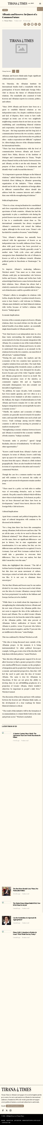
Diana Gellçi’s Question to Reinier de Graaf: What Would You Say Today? (25, 933)
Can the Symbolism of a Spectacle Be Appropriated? (24, 919)
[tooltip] (25, 24)
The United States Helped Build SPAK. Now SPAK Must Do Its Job (26, 904)
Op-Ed (5, 10)
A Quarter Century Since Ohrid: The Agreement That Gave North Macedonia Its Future (26, 735)
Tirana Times (8, 21)
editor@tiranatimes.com (15, 1106)
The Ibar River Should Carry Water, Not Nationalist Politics (25, 890)
